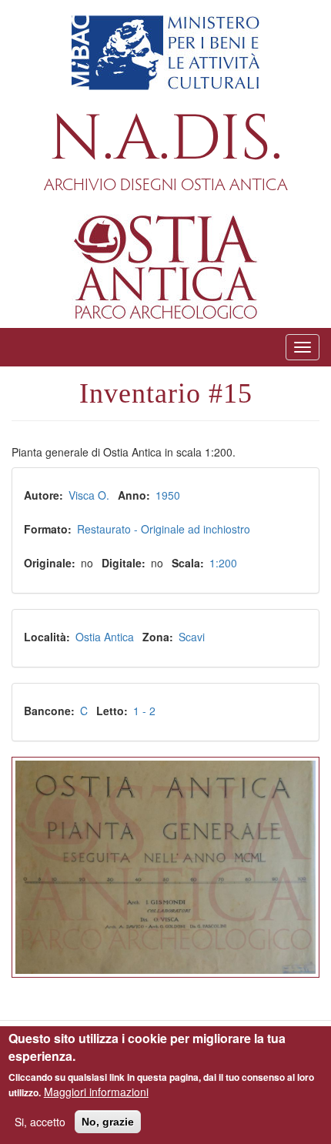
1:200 (223, 562)
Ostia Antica (104, 636)
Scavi (192, 636)
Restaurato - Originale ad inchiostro (163, 529)
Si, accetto (40, 1121)
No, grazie (108, 1122)
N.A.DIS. (166, 139)
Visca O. (89, 495)
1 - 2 (144, 710)
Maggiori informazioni (96, 1091)
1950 (167, 495)
